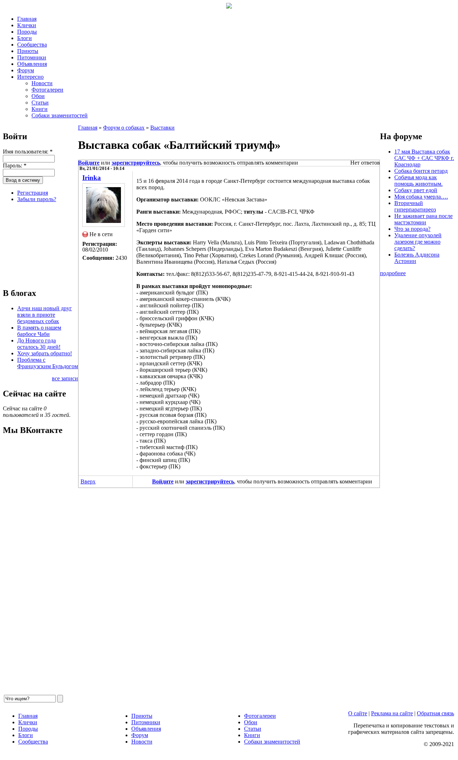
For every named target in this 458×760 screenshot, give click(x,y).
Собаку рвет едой (415, 190)
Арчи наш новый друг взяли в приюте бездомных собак (44, 314)
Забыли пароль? (36, 199)
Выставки (162, 128)
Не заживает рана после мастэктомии (423, 219)
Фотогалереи (47, 90)
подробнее (393, 273)
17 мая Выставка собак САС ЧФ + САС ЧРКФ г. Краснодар (424, 157)
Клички (26, 25)
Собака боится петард (421, 171)
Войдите (88, 163)
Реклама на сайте (392, 713)
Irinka (91, 177)
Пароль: (14, 165)
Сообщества (32, 45)
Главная (26, 19)
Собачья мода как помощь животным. (418, 180)
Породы (27, 32)
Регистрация (32, 193)
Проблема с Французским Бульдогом (47, 363)
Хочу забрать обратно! (44, 353)
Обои (38, 96)
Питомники (31, 57)
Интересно (30, 77)
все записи (65, 378)
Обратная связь (435, 713)
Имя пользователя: (28, 151)
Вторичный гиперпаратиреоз (415, 206)
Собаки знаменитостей (59, 115)
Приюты (27, 51)
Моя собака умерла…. (421, 197)
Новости (42, 83)
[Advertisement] (38, 244)
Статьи (40, 102)
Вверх (88, 481)
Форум (25, 70)
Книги (39, 109)
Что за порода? (412, 229)
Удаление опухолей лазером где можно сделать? (418, 241)
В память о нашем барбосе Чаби (39, 331)
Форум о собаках (124, 128)
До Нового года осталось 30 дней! (38, 343)
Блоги (24, 38)
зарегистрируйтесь (136, 163)
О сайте (357, 713)
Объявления (32, 64)
